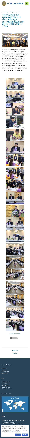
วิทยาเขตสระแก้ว (5, 385)
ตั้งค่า (18, 434)
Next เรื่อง (15, 353)
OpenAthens (5, 373)
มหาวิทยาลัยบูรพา (6, 382)
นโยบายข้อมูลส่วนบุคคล (7, 388)
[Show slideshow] (15, 333)
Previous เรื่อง (15, 350)
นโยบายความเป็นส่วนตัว (14, 431)
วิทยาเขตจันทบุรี (5, 383)
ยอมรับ (24, 434)
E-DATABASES (5, 371)
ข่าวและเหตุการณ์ (6, 12)
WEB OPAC (4, 368)
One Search (4, 370)
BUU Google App (6, 387)
